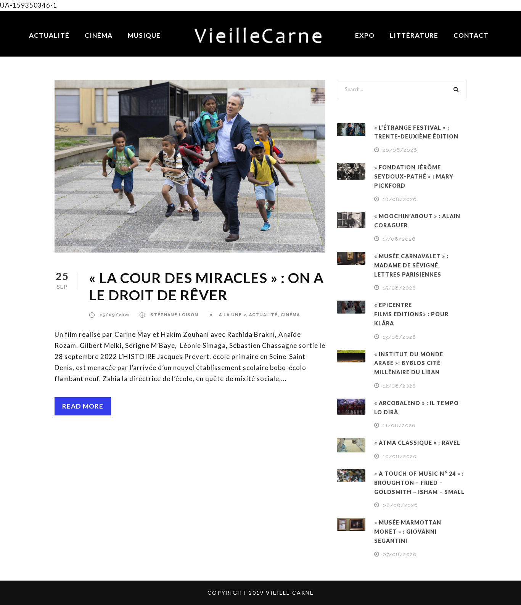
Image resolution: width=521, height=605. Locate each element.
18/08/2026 (400, 199)
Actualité (49, 35)
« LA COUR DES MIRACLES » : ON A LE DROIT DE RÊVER (206, 286)
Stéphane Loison (174, 314)
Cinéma (99, 35)
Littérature (414, 35)
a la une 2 (232, 314)
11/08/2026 (399, 425)
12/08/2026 (399, 386)
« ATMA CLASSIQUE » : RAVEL (417, 442)
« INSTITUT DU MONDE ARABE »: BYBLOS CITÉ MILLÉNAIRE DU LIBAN (408, 363)
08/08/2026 (400, 505)
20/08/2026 (400, 150)
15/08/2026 (399, 288)
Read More (82, 406)
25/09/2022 (115, 314)
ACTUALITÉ (263, 314)
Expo (365, 35)
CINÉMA (290, 314)
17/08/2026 (399, 239)
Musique (144, 35)
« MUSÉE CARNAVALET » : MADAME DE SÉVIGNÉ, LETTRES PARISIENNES (411, 265)
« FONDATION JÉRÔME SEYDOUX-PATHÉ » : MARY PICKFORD (413, 176)
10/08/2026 (400, 456)
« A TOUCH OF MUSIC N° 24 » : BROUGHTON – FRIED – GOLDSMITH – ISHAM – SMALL (419, 482)
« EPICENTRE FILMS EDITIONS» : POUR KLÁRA (411, 314)
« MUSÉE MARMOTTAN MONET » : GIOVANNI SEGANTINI (407, 531)
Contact (471, 35)
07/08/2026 (400, 554)
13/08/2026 (399, 337)
